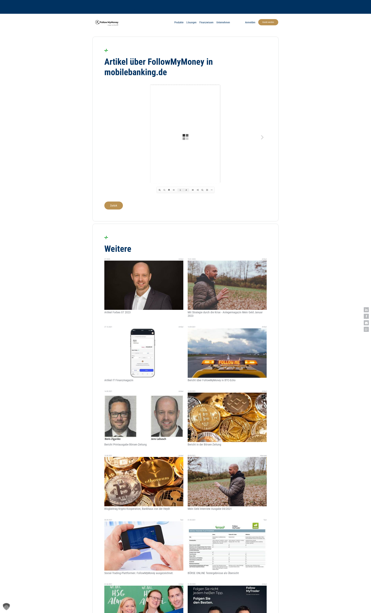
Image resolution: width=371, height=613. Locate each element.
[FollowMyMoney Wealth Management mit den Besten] (107, 20)
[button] (366, 309)
